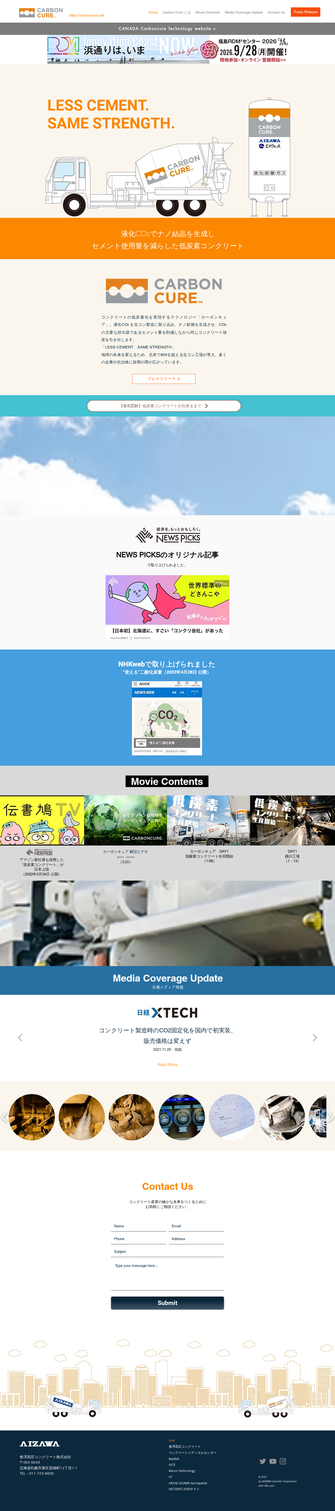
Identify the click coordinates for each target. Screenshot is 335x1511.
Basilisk (174, 1458)
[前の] (20, 1038)
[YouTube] (273, 1461)
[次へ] (315, 1038)
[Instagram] (283, 1461)
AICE (172, 1464)
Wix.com (269, 1485)
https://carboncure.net (86, 15)
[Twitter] (262, 1461)
